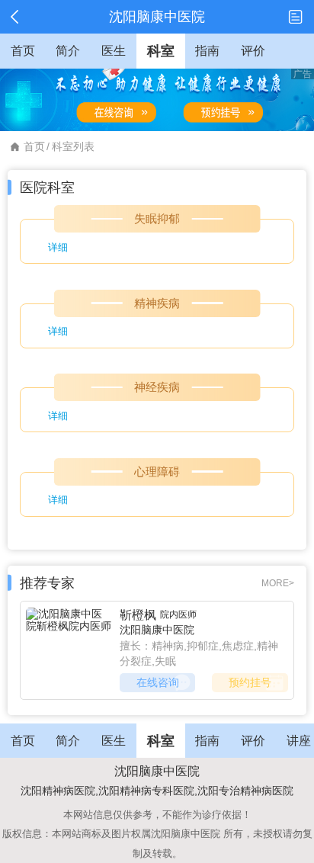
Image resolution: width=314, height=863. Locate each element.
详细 (58, 247)
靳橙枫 (138, 614)
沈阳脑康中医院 (157, 630)
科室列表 (73, 146)
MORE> (277, 583)
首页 (34, 146)
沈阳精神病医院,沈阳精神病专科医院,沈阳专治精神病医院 (157, 790)
